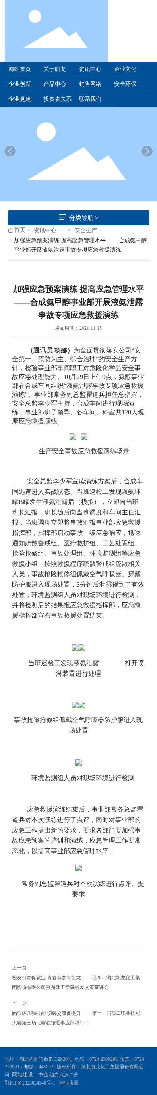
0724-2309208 (103, 1059)
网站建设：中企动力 (35, 1075)
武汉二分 (69, 1075)
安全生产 (85, 230)
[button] (147, 151)
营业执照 (68, 1083)
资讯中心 (45, 230)
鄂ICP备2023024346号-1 (30, 1083)
